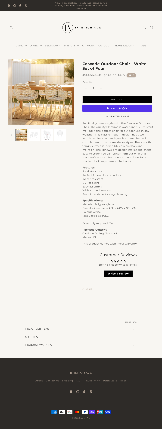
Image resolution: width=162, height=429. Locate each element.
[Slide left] (11, 135)
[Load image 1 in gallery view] (21, 135)
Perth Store (110, 380)
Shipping (67, 380)
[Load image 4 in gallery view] (59, 135)
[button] (11, 27)
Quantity (87, 82)
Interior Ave (84, 418)
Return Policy (92, 380)
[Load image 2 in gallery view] (34, 135)
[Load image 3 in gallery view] (47, 135)
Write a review (118, 273)
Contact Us (52, 380)
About (39, 380)
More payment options (117, 116)
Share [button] (89, 288)
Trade (123, 380)
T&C (78, 380)
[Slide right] (70, 135)
